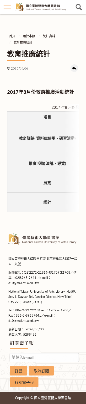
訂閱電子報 (22, 343)
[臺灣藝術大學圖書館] (43, 7)
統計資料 (49, 36)
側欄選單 (7, 7)
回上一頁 (74, 68)
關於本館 (29, 36)
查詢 (79, 7)
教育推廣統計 (23, 42)
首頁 (12, 36)
